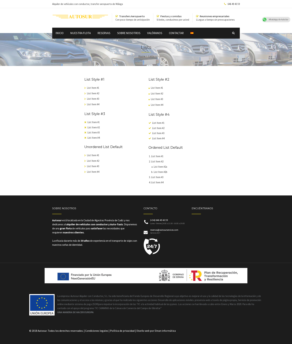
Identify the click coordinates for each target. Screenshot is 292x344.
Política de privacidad (122, 330)
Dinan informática (165, 330)
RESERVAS (104, 33)
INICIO (60, 33)
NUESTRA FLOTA (80, 33)
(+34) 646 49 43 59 (167, 222)
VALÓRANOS (154, 33)
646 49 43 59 (234, 4)
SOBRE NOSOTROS (128, 33)
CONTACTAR (176, 33)
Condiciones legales (97, 330)
